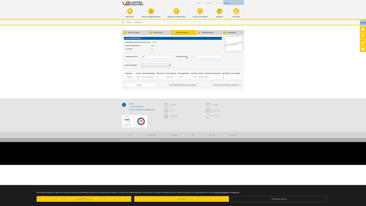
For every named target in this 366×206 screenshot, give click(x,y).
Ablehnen (84, 198)
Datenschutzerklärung (221, 192)
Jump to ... (228, 3)
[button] (130, 13)
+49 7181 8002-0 (137, 106)
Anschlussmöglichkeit (131, 65)
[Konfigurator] (363, 42)
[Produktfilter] (363, 36)
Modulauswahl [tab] (180, 32)
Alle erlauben (181, 199)
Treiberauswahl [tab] (206, 32)
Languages (210, 3)
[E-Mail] (363, 49)
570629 (138, 77)
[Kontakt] (363, 29)
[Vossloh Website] (136, 3)
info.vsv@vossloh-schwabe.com (143, 109)
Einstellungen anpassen (279, 199)
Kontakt (220, 3)
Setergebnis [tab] (230, 32)
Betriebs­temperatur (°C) (182, 57)
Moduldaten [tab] (156, 32)
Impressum (235, 192)
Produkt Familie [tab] (132, 32)
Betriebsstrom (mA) (131, 56)
